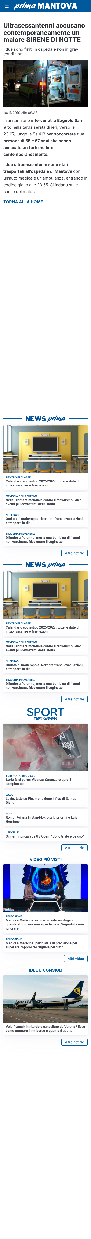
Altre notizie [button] (74, 553)
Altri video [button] (76, 958)
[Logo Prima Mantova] (45, 6)
